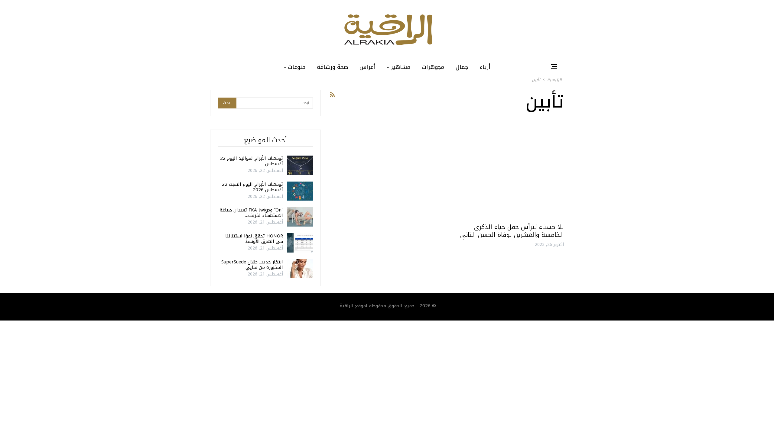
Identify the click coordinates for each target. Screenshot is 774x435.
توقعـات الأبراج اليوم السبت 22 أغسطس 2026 (252, 187)
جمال (462, 67)
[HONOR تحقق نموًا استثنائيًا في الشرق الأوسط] (300, 243)
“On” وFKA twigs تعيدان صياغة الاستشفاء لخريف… (251, 213)
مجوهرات (433, 67)
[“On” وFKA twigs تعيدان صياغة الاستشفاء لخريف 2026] (300, 217)
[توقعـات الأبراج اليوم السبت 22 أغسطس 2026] (300, 191)
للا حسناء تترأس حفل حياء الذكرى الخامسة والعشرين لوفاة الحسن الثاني (512, 230)
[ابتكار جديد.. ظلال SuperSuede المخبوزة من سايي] (300, 269)
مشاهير (400, 67)
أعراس (367, 67)
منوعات (296, 67)
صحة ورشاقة (332, 67)
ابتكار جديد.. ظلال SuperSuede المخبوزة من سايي (252, 265)
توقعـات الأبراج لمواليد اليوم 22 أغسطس (251, 161)
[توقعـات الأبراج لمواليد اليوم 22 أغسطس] (300, 165)
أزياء (485, 67)
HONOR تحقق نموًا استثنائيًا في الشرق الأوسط (254, 239)
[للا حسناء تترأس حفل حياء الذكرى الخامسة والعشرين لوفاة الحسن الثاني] (508, 174)
